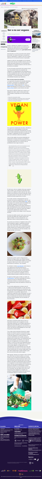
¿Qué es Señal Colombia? (4, 436)
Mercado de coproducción (5, 440)
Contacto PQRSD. (31, 435)
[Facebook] (4, 33)
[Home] (5, 4)
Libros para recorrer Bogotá (37, 0)
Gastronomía (3, 49)
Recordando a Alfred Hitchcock (27, 0)
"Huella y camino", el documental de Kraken (36, 50)
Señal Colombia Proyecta (4, 439)
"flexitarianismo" (10, 278)
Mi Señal (1, 438)
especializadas (20, 266)
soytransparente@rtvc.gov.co (33, 454)
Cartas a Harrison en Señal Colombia (16, 0)
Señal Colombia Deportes (4, 437)
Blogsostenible (10, 85)
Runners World (10, 87)
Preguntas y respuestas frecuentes (6, 429)
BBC (26, 201)
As (23, 85)
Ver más (28, 39)
